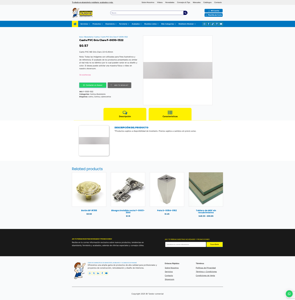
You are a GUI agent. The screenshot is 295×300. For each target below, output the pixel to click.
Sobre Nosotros (148, 2)
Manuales (197, 2)
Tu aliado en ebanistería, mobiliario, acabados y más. (92, 2)
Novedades (169, 2)
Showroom (169, 279)
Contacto (218, 2)
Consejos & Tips (183, 2)
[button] (289, 293)
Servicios (169, 271)
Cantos (97, 37)
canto (90, 97)
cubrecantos (106, 97)
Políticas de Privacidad (206, 268)
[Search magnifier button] (185, 13)
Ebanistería (88, 37)
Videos (160, 2)
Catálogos (207, 2)
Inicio (81, 37)
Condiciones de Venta (205, 275)
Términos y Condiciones (206, 271)
